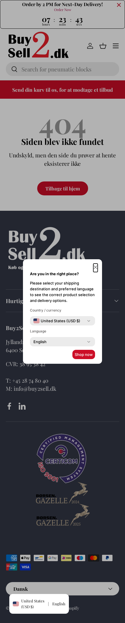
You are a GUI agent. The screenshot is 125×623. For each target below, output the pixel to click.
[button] (95, 268)
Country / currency (45, 310)
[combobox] (56, 321)
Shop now (84, 354)
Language (38, 331)
